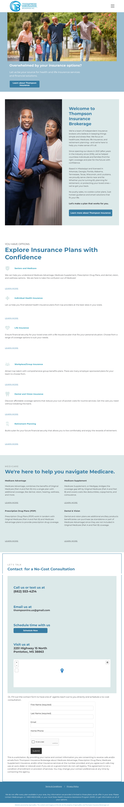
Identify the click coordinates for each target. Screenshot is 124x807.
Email (33, 722)
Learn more (11, 288)
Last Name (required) (41, 713)
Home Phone (37, 731)
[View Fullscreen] (16, 670)
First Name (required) (41, 705)
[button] (112, 6)
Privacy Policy (73, 786)
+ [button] (16, 662)
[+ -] (62, 673)
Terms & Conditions (53, 786)
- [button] (16, 665)
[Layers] (107, 662)
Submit (36, 751)
